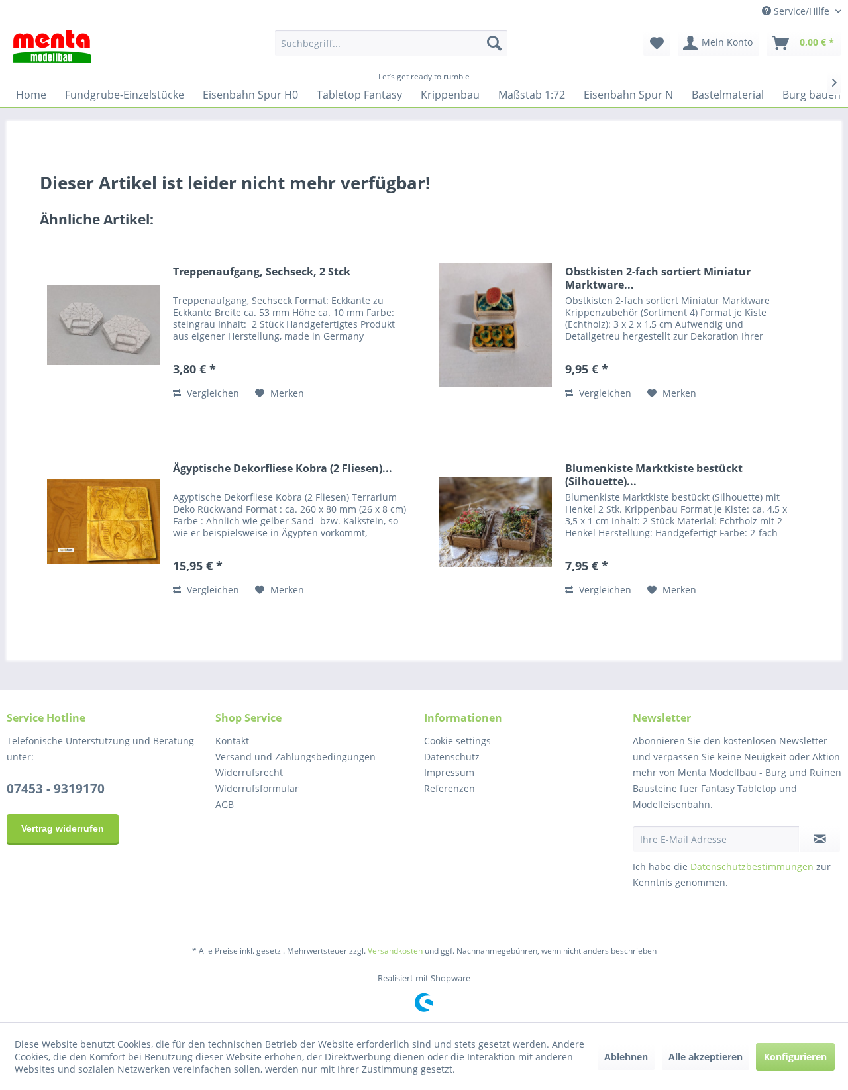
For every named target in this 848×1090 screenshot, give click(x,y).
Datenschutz (452, 756)
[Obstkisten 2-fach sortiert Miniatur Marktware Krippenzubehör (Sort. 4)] (495, 324)
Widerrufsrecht (249, 772)
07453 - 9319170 (56, 788)
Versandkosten (395, 950)
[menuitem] (391, 43)
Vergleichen (211, 393)
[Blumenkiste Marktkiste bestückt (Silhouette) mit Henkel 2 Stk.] (495, 521)
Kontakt (232, 740)
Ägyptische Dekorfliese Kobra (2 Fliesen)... (282, 468)
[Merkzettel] (657, 43)
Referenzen (449, 788)
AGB (224, 804)
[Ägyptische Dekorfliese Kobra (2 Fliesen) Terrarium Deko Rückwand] (103, 521)
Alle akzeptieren (705, 1056)
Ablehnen (626, 1056)
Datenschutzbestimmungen (752, 866)
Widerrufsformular (257, 788)
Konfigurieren (795, 1056)
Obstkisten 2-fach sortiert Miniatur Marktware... (658, 278)
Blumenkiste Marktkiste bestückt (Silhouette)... (654, 475)
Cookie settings (457, 740)
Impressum (449, 772)
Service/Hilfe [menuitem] (801, 11)
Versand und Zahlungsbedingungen (295, 756)
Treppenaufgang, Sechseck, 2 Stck (261, 272)
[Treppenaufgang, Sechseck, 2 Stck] (103, 324)
